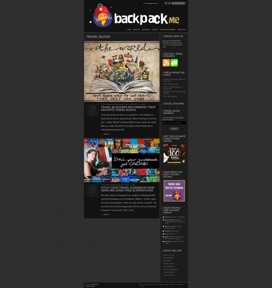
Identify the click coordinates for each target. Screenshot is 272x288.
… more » (105, 133)
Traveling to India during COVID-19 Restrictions (174, 80)
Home (129, 29)
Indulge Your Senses (167, 29)
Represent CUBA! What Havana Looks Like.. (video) (175, 221)
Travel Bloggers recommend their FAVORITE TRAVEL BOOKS (128, 109)
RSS (169, 3)
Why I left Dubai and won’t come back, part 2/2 (174, 237)
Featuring (145, 29)
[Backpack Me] (136, 16)
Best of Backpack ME (132, 104)
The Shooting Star (169, 272)
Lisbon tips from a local (171, 84)
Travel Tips (181, 29)
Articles (172, 284)
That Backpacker (169, 266)
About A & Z (175, 231)
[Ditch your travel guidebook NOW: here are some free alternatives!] (121, 160)
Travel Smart (124, 185)
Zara (143, 104)
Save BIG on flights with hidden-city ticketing (175, 92)
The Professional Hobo (171, 269)
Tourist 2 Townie (169, 275)
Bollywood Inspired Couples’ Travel (173, 227)
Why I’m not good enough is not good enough (173, 88)
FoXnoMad (167, 261)
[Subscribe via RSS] (166, 66)
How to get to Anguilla (170, 96)
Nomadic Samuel (169, 264)
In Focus (154, 284)
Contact (142, 286)
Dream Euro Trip (169, 255)
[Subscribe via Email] (174, 66)
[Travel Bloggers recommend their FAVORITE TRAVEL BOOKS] (121, 71)
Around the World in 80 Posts (116, 104)
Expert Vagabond (169, 258)
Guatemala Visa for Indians (174, 242)
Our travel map (147, 284)
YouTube (166, 3)
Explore (155, 29)
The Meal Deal (179, 284)
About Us (136, 29)
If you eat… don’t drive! (177, 217)
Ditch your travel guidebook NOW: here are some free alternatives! (128, 189)
